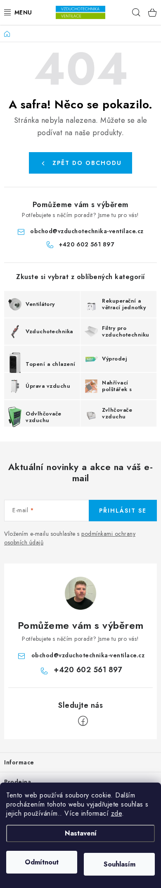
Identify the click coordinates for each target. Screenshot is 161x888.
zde (116, 813)
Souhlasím (119, 864)
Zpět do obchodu (87, 163)
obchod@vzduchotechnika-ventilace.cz (87, 231)
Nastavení (81, 833)
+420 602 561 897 (86, 244)
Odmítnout (42, 862)
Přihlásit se (123, 510)
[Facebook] (83, 721)
